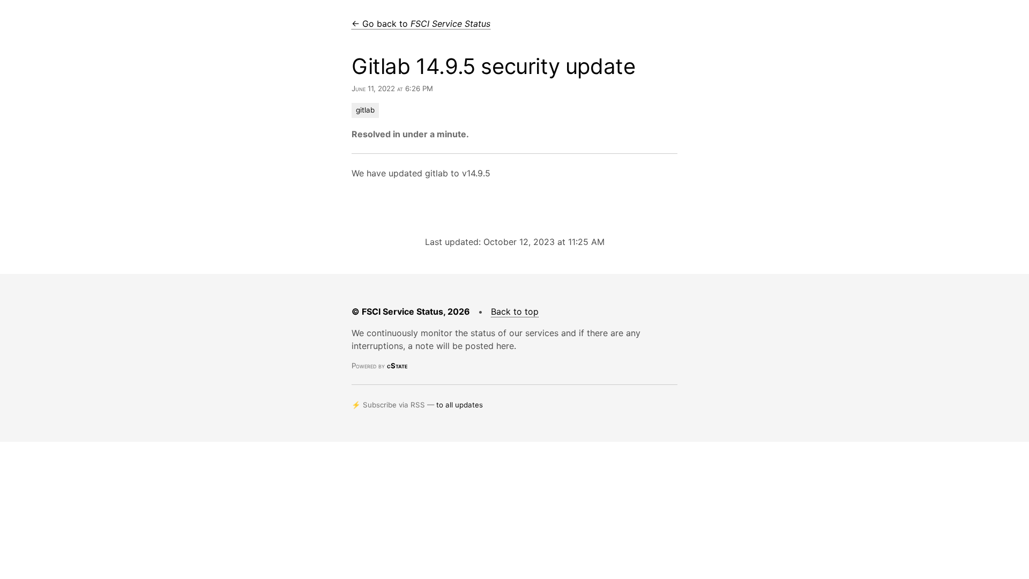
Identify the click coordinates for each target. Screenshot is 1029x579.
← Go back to (421, 23)
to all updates (459, 404)
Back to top (515, 311)
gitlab (365, 110)
